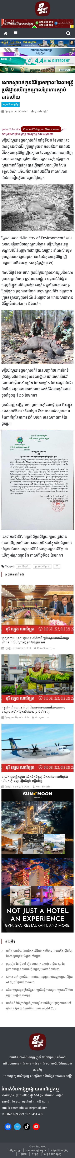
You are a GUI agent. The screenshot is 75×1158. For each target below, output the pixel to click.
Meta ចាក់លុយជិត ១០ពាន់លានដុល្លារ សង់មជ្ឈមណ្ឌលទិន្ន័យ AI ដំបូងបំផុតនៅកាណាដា (39, 979)
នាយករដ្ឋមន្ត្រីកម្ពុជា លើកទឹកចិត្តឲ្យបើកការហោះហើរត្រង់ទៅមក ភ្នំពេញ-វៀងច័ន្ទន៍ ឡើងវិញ (34, 778)
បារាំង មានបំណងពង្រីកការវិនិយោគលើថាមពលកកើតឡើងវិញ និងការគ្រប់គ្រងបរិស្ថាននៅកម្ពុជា (39, 953)
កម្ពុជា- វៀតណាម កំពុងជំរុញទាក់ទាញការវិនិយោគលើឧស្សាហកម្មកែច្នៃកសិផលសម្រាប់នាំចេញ (33, 709)
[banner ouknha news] (37, 23)
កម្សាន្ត (35, 1154)
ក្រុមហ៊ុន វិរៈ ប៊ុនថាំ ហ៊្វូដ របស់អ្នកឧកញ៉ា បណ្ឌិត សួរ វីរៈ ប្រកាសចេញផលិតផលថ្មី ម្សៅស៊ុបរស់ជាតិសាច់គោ (35, 966)
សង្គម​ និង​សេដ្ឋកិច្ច (10, 104)
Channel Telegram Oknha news (41, 129)
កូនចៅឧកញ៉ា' (41, 111)
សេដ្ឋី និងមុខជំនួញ (52, 1154)
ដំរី (57, 566)
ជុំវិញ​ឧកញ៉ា (15, 1150)
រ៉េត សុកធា (40, 717)
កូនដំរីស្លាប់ (23, 566)
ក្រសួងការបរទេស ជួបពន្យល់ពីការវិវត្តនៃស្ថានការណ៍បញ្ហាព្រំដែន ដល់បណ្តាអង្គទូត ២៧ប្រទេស (35, 640)
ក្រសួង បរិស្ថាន (42, 566)
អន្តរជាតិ (23, 1154)
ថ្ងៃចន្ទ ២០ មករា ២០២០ (16, 111)
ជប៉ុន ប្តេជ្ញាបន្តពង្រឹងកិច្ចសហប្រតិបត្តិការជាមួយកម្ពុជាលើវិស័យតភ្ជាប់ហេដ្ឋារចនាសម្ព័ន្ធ (39, 992)
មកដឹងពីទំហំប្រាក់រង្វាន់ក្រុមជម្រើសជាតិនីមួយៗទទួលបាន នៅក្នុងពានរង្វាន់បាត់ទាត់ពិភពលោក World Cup (38, 1005)
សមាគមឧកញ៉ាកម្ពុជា (36, 1150)
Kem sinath (44, 648)
